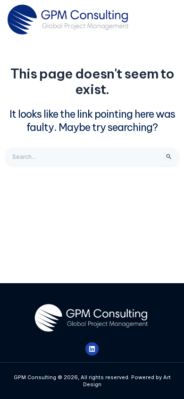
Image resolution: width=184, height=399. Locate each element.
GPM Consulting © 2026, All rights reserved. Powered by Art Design (92, 380)
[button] (160, 19)
